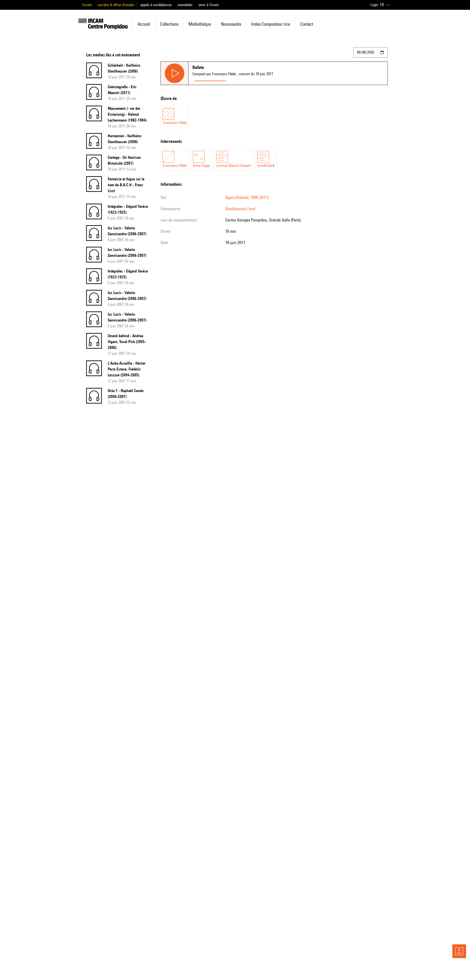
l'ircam (87, 4)
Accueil (144, 24)
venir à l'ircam (209, 4)
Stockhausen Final (240, 208)
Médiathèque (199, 24)
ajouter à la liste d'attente (250, 79)
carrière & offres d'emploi (116, 4)
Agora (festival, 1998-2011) (246, 197)
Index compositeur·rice (270, 24)
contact (306, 24)
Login (374, 4)
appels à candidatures (156, 4)
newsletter (185, 4)
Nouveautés (231, 24)
